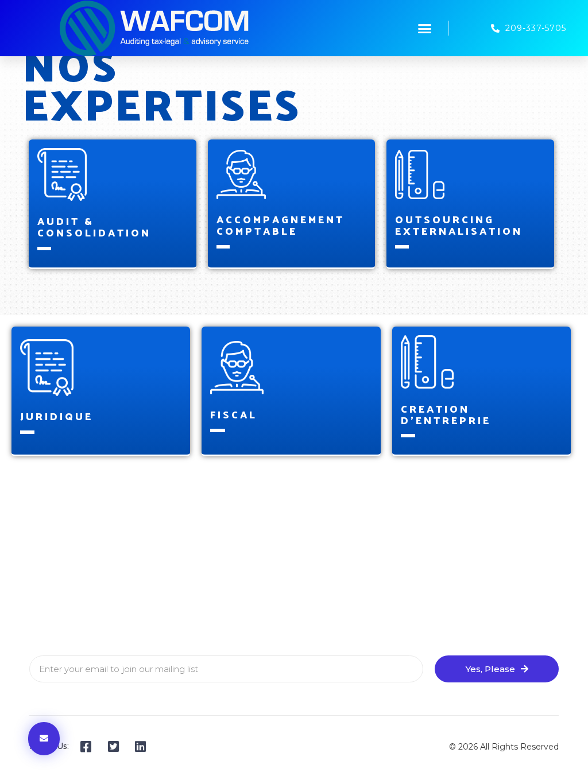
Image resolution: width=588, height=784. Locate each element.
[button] (425, 28)
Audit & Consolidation (94, 226)
